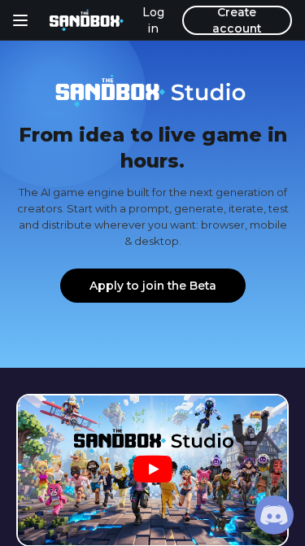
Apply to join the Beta (152, 285)
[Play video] (152, 471)
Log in (153, 20)
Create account (236, 20)
